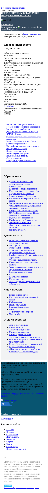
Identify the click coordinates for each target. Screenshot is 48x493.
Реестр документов (31, 34)
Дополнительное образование (22, 196)
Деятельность (12, 437)
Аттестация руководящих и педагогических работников (22, 251)
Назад (7, 114)
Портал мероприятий (16, 151)
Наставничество (16, 279)
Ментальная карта (17, 230)
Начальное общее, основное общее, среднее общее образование (25, 192)
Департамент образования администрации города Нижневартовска (21, 183)
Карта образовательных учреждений (25, 344)
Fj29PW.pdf (9, 106)
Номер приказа (10, 99)
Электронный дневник (19, 330)
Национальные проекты (17, 156)
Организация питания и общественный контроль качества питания (24, 225)
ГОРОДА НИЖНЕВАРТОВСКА (20, 14)
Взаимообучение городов (17, 153)
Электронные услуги (18, 243)
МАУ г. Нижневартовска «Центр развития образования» (21, 142)
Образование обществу (19, 248)
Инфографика (15, 302)
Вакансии (10, 439)
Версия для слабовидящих (13, 8)
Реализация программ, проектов (23, 240)
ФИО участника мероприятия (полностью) (23, 63)
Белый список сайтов (19, 295)
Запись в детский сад (18, 325)
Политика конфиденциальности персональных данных (21, 488)
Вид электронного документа (17, 58)
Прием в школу (16, 327)
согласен (8, 486)
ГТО (11, 274)
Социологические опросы (21, 312)
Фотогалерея (12, 446)
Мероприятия (15, 245)
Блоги (12, 309)
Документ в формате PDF (15, 104)
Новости (10, 432)
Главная (10, 429)
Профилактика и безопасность (23, 220)
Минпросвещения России (18, 129)
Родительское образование (21, 218)
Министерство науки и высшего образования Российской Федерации (23, 125)
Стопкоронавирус (14, 158)
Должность (9, 68)
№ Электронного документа (16, 53)
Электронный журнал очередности (25, 337)
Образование (12, 434)
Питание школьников (19, 332)
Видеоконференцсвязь (19, 307)
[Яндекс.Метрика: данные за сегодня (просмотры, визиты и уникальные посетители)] (9, 400)
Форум (9, 442)
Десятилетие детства (18, 277)
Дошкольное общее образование (23, 189)
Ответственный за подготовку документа (23, 109)
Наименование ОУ (12, 72)
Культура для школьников (20, 272)
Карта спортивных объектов (22, 346)
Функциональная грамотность (23, 260)
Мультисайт (14, 314)
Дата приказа (10, 94)
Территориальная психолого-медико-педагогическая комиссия (26, 268)
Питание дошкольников (20, 334)
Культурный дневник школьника (21, 160)
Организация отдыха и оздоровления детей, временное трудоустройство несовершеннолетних (26, 205)
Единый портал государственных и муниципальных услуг (22, 147)
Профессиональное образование (23, 210)
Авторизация (7, 24)
